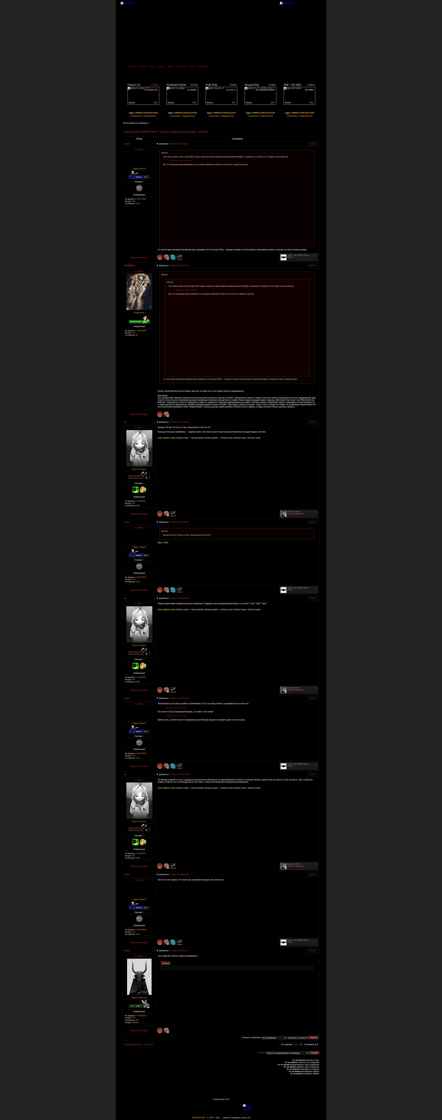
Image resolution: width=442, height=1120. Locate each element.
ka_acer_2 (231, 90)
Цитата (313, 144)
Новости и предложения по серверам (178, 132)
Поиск (152, 66)
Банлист (142, 66)
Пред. (295, 1044)
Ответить (149, 1044)
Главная (132, 66)
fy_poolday (191, 90)
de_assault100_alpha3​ (265, 90)
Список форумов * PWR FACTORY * (140, 132)
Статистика (136, 116)
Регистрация (202, 66)
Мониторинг (182, 66)
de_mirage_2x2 (151, 90)
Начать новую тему (132, 1044)
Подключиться (149, 116)
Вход (192, 66)
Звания (171, 66)
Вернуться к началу (139, 257)
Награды (161, 66)
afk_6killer (309, 90)
